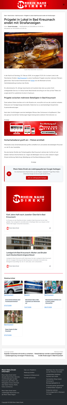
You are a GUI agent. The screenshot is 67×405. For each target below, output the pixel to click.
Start (5, 15)
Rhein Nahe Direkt (18, 402)
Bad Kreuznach (19, 15)
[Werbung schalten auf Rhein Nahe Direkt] (33, 135)
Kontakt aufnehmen (30, 378)
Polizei (33, 80)
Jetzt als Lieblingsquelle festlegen (36, 178)
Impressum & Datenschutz (31, 375)
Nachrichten (11, 15)
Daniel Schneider (13, 26)
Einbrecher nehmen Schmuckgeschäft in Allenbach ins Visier (55, 392)
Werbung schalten (29, 372)
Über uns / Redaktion (30, 370)
